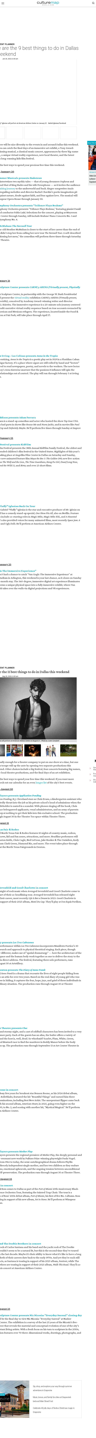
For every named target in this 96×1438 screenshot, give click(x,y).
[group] (14, 133)
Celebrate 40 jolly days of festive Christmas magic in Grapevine (53, 1410)
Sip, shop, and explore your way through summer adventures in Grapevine (52, 1388)
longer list (41, 782)
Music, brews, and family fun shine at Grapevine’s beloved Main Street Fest (52, 1399)
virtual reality (21, 297)
